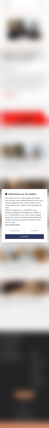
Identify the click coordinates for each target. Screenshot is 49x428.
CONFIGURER (15, 230)
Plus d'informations (12, 224)
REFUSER (34, 230)
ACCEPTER (24, 236)
